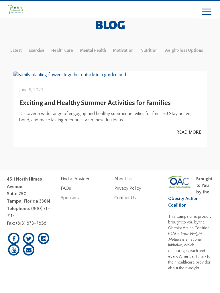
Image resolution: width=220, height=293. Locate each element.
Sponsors (70, 197)
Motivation (123, 50)
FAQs (66, 188)
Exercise (36, 50)
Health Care (62, 50)
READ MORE (188, 132)
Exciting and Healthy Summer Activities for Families (95, 102)
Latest (16, 50)
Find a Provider (75, 178)
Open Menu (207, 12)
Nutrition (149, 50)
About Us (123, 178)
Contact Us (125, 197)
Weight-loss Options (183, 50)
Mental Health (93, 50)
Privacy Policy (127, 188)
